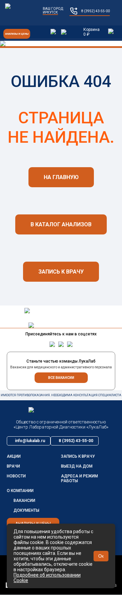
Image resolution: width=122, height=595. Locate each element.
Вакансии (24, 500)
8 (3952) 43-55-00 (95, 11)
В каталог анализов (61, 224)
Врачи (13, 466)
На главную (61, 177)
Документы (26, 510)
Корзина (91, 32)
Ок (101, 556)
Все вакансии (61, 378)
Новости (16, 476)
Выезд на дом (77, 466)
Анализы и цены (16, 33)
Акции (14, 456)
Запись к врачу (61, 271)
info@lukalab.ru (30, 440)
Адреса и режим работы (79, 478)
